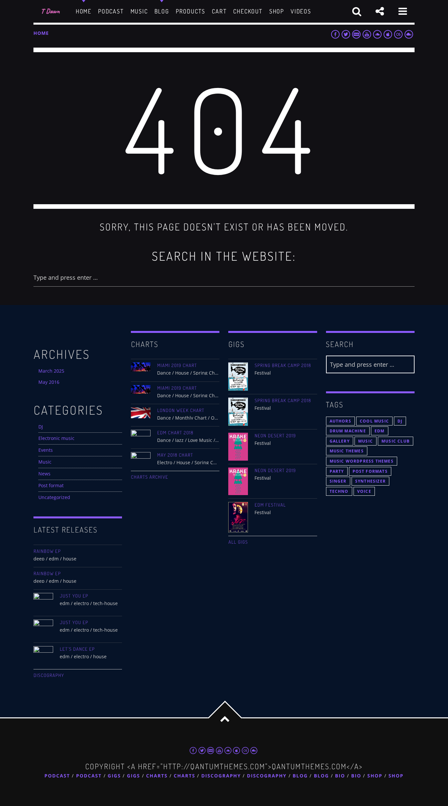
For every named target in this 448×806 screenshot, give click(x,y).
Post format (51, 485)
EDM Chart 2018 (175, 433)
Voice (364, 491)
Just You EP (74, 596)
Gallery (340, 441)
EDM (380, 431)
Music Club (395, 441)
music (365, 441)
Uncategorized (54, 497)
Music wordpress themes (362, 461)
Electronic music (56, 438)
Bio (340, 776)
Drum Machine (348, 431)
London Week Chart (180, 410)
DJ (40, 427)
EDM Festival (270, 505)
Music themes (347, 451)
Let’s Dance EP (77, 649)
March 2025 (51, 371)
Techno (339, 491)
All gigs (238, 542)
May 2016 (48, 382)
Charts (157, 776)
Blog (300, 776)
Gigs (114, 776)
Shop (374, 776)
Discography (48, 675)
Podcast (57, 776)
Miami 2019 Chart (177, 365)
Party (337, 471)
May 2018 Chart (175, 455)
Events (45, 450)
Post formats (370, 471)
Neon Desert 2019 (275, 436)
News (44, 473)
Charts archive (149, 477)
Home (41, 33)
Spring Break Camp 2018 (283, 365)
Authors (340, 421)
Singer (338, 481)
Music (44, 462)
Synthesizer (370, 481)
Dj (399, 421)
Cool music (374, 421)
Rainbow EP (47, 551)
